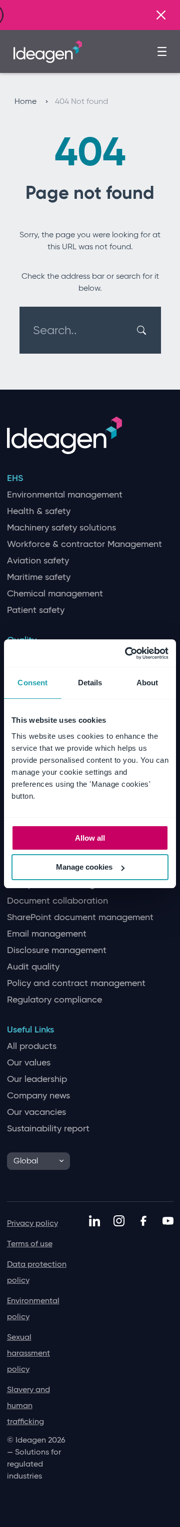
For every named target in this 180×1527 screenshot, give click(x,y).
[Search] (142, 330)
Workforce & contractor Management (84, 544)
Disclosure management (56, 950)
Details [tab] (90, 682)
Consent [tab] (33, 682)
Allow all (90, 838)
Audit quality (33, 967)
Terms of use (29, 1243)
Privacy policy (32, 1223)
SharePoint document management (80, 917)
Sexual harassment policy (28, 1353)
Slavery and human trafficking (28, 1405)
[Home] (48, 50)
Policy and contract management (76, 983)
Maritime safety (38, 577)
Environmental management (64, 495)
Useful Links (30, 1029)
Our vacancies (36, 1112)
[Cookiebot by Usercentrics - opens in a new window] (127, 653)
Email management (46, 934)
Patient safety (35, 610)
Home (26, 101)
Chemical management (55, 593)
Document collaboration (57, 901)
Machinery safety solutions (61, 527)
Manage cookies (84, 867)
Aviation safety (38, 560)
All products (31, 1046)
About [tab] (147, 682)
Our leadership (37, 1079)
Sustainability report (48, 1128)
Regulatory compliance (54, 1000)
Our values (28, 1062)
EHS (15, 478)
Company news (38, 1095)
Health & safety (38, 511)
